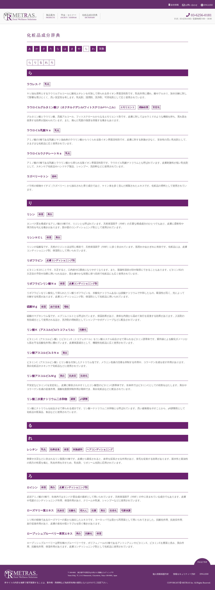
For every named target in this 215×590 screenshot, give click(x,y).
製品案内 (50, 16)
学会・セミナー (68, 16)
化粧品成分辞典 (89, 16)
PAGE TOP (202, 562)
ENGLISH (208, 5)
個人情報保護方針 (161, 574)
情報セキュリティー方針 (184, 574)
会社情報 (174, 5)
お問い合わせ (191, 5)
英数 (101, 48)
